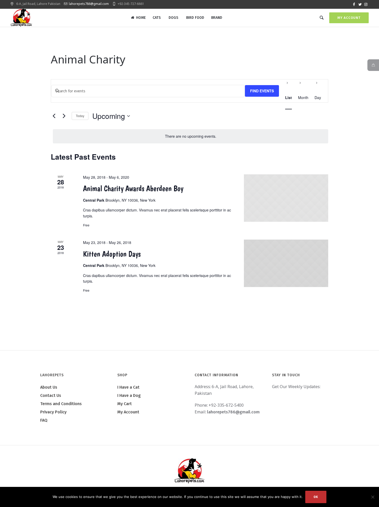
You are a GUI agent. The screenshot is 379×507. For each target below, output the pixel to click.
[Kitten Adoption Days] (286, 263)
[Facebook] (354, 4)
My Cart (124, 403)
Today (80, 115)
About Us (48, 387)
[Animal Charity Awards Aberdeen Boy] (286, 198)
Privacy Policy (53, 412)
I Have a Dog (129, 395)
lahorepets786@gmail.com (89, 4)
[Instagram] (366, 4)
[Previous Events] (54, 116)
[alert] (190, 136)
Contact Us (50, 395)
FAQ (43, 420)
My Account (348, 18)
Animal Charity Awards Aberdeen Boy (133, 188)
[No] (372, 497)
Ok (316, 497)
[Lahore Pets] (189, 471)
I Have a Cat (128, 387)
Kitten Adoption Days (112, 253)
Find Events (262, 90)
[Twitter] (360, 4)
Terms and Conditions (61, 403)
